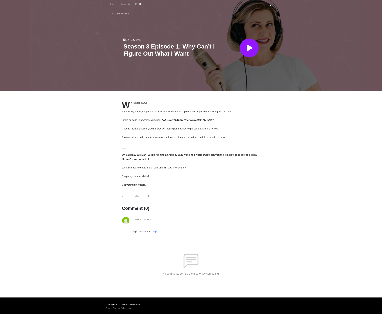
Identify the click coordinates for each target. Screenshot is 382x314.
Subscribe (125, 4)
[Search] (269, 4)
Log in (155, 231)
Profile (138, 4)
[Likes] (123, 196)
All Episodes (120, 13)
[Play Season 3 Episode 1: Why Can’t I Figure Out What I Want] (249, 48)
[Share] (148, 196)
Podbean (127, 308)
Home (112, 4)
